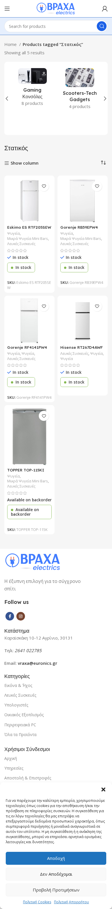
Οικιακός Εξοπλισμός (24, 714)
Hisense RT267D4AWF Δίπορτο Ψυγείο (81, 349)
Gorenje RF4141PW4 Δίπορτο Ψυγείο (27, 349)
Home (11, 44)
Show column (24, 163)
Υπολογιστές (16, 705)
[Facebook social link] (9, 616)
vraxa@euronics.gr (37, 663)
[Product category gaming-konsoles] (32, 88)
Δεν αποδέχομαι (56, 874)
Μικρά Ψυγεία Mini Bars (27, 238)
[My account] (105, 8)
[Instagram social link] (20, 616)
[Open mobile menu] (7, 8)
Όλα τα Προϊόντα (20, 734)
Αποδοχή (56, 858)
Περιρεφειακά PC (20, 724)
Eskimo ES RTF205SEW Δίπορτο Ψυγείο (29, 229)
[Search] (102, 26)
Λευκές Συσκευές (21, 243)
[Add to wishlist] (44, 186)
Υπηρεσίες (13, 768)
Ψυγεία (13, 233)
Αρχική (10, 758)
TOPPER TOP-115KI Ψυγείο (25, 472)
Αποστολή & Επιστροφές (27, 778)
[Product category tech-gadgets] (79, 90)
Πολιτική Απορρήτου (71, 902)
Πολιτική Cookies (37, 902)
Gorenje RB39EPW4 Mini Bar (79, 229)
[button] (103, 789)
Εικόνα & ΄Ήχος (18, 685)
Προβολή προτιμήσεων (56, 890)
